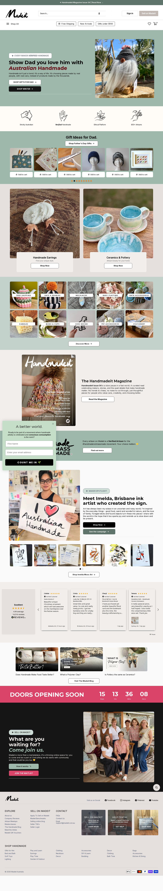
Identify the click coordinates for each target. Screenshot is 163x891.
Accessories (86, 851)
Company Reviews (12, 818)
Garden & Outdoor (37, 859)
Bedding (85, 856)
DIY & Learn (86, 853)
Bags (135, 851)
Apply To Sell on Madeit (39, 816)
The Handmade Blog (13, 827)
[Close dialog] (53, 424)
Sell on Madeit (149, 13)
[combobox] (72, 13)
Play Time (34, 856)
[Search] (109, 13)
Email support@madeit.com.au (65, 822)
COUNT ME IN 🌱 (29, 462)
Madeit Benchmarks (38, 818)
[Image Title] (45, 223)
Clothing (59, 851)
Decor (109, 851)
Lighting (8, 859)
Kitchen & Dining (139, 856)
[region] (98, 610)
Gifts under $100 (105, 24)
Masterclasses (10, 824)
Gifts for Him (9, 851)
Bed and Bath (10, 853)
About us (8, 816)
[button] (99, 13)
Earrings (33, 853)
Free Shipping (67, 24)
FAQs (58, 816)
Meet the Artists (11, 830)
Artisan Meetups (11, 821)
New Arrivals (86, 24)
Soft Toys (8, 856)
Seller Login (35, 827)
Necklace (59, 853)
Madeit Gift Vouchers (13, 833)
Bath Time (111, 856)
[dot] (72, 181)
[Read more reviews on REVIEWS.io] (18, 618)
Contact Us (60, 818)
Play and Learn (36, 851)
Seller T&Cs (35, 824)
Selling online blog (37, 821)
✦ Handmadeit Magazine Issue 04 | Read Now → (81, 2)
